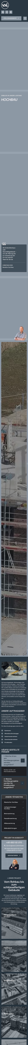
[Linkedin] (10, 12)
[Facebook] (2, 12)
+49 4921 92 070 (14, 842)
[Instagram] (6, 12)
